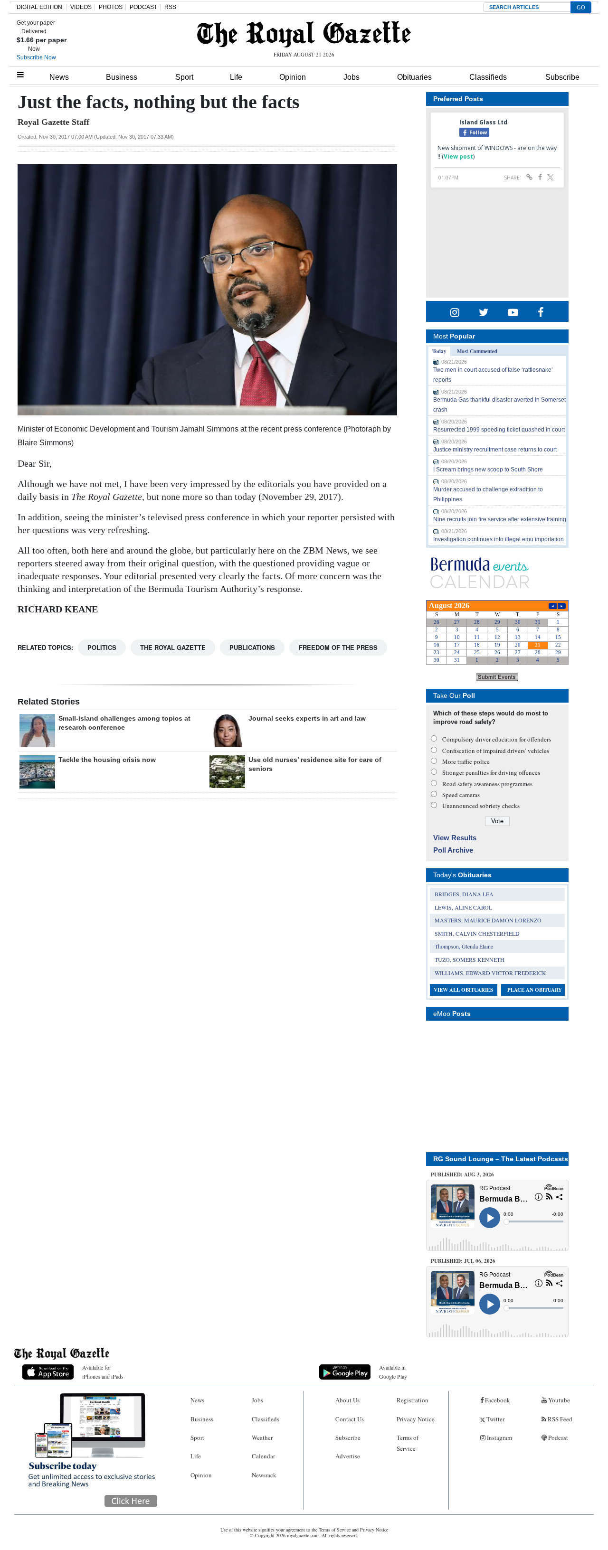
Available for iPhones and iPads (103, 1371)
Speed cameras (461, 794)
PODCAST (143, 7)
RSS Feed (559, 1419)
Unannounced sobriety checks (481, 805)
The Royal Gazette (173, 647)
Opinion (292, 77)
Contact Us (349, 1419)
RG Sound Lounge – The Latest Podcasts (500, 1159)
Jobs (351, 77)
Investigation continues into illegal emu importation (498, 539)
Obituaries (414, 77)
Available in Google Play (393, 1371)
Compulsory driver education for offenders (496, 739)
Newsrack (264, 1475)
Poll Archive (453, 850)
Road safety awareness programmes (487, 784)
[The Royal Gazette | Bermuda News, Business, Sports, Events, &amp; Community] (304, 34)
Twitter (494, 1419)
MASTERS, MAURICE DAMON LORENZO (488, 920)
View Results (454, 838)
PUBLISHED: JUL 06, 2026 (463, 1261)
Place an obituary (534, 990)
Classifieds (488, 77)
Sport (184, 77)
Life (236, 77)
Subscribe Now (36, 57)
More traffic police (466, 761)
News (59, 77)
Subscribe (562, 77)
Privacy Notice (416, 1419)
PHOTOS (111, 7)
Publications (252, 647)
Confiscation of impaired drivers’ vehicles (495, 750)
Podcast (557, 1437)
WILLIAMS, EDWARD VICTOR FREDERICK (490, 973)
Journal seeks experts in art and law (307, 718)
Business (121, 77)
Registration (412, 1400)
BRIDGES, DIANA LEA (464, 894)
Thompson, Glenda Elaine (464, 946)
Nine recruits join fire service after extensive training (499, 519)
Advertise (347, 1456)
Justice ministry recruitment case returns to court (495, 449)
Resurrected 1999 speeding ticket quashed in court (499, 429)
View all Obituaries (463, 990)
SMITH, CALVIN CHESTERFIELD (477, 933)
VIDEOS (81, 7)
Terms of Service (407, 1443)
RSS (170, 7)
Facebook (497, 1400)
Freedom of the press (338, 647)
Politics (101, 647)
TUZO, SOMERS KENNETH (469, 959)
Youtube (558, 1400)
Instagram (498, 1437)
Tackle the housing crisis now (107, 759)
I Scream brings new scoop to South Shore (488, 469)
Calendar (263, 1456)
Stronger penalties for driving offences (491, 772)
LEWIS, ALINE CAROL (463, 907)
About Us (347, 1400)
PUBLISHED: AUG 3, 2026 (462, 1174)
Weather (262, 1437)
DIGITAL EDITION (39, 7)
